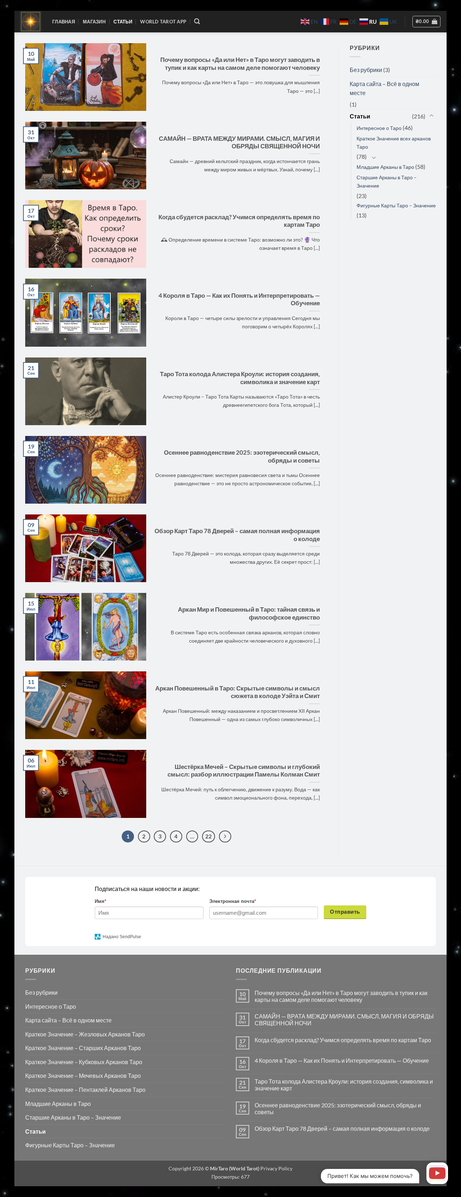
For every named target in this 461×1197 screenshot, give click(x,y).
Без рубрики (366, 69)
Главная (63, 21)
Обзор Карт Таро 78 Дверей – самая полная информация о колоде (237, 535)
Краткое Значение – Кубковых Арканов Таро (83, 1061)
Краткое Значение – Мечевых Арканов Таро (83, 1075)
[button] (197, 21)
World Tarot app (163, 21)
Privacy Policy (275, 1168)
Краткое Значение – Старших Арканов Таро (83, 1047)
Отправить (345, 912)
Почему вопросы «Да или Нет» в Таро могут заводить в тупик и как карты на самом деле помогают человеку (240, 63)
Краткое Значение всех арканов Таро (394, 142)
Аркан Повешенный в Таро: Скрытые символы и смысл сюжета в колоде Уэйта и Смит (237, 692)
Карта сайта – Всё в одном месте (384, 88)
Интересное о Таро (379, 128)
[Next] (225, 837)
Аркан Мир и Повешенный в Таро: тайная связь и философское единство (249, 613)
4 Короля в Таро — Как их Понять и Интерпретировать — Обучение (239, 299)
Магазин (94, 21)
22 (208, 836)
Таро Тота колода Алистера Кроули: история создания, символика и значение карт (240, 378)
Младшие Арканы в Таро (385, 167)
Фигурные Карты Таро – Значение (396, 205)
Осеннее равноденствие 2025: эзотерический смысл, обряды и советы (242, 456)
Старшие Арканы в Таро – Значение (387, 181)
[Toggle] (431, 116)
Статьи (122, 21)
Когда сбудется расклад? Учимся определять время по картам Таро (239, 221)
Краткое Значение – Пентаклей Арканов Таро (85, 1089)
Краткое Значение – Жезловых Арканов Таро (85, 1034)
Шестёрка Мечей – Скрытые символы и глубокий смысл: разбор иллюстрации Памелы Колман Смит (243, 770)
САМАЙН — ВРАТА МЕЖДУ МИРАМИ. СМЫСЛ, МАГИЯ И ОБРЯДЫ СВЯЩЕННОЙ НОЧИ (239, 142)
